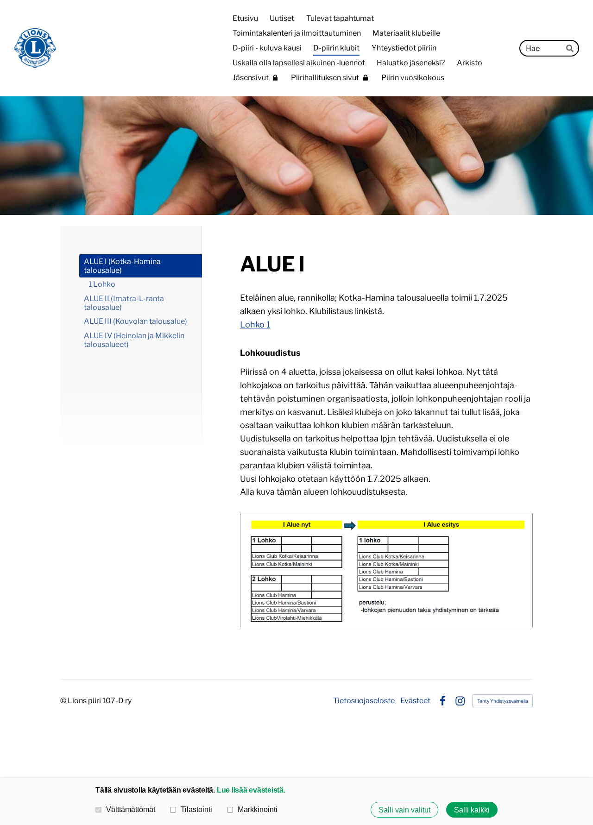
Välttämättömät (130, 809)
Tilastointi (196, 809)
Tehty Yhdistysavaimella (502, 701)
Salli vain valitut (404, 810)
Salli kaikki (472, 810)
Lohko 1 (255, 324)
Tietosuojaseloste (364, 701)
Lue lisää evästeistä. (251, 790)
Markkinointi (258, 809)
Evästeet (415, 701)
